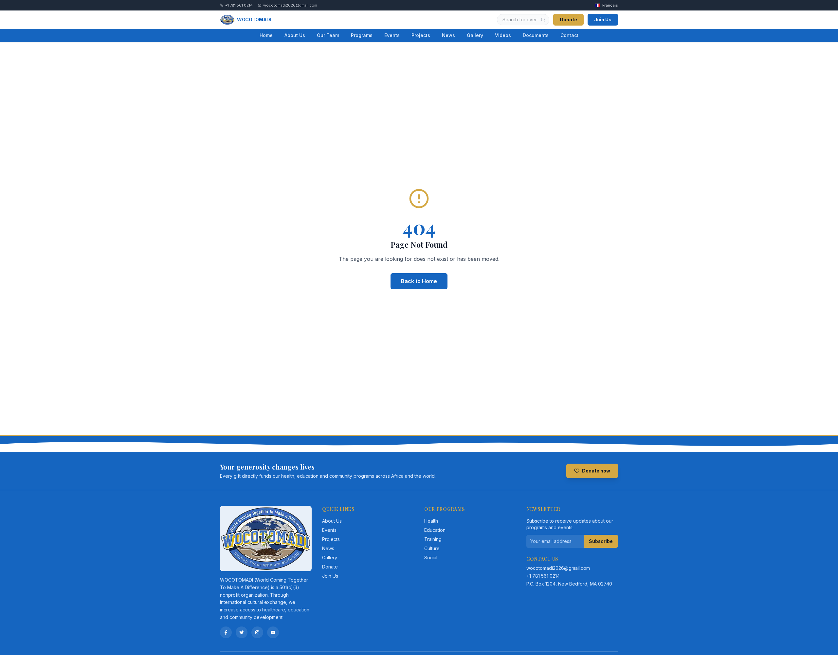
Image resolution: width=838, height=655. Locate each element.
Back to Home (419, 281)
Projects (420, 35)
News (448, 35)
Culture (432, 548)
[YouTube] (273, 632)
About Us (294, 35)
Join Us (602, 19)
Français (610, 5)
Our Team (328, 35)
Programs (362, 35)
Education (435, 530)
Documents (536, 35)
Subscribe (601, 541)
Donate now (596, 470)
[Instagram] (257, 632)
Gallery (475, 35)
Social (430, 557)
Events (392, 35)
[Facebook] (226, 632)
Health (431, 521)
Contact (569, 35)
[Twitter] (241, 632)
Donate (568, 19)
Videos (503, 35)
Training (433, 539)
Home (266, 35)
